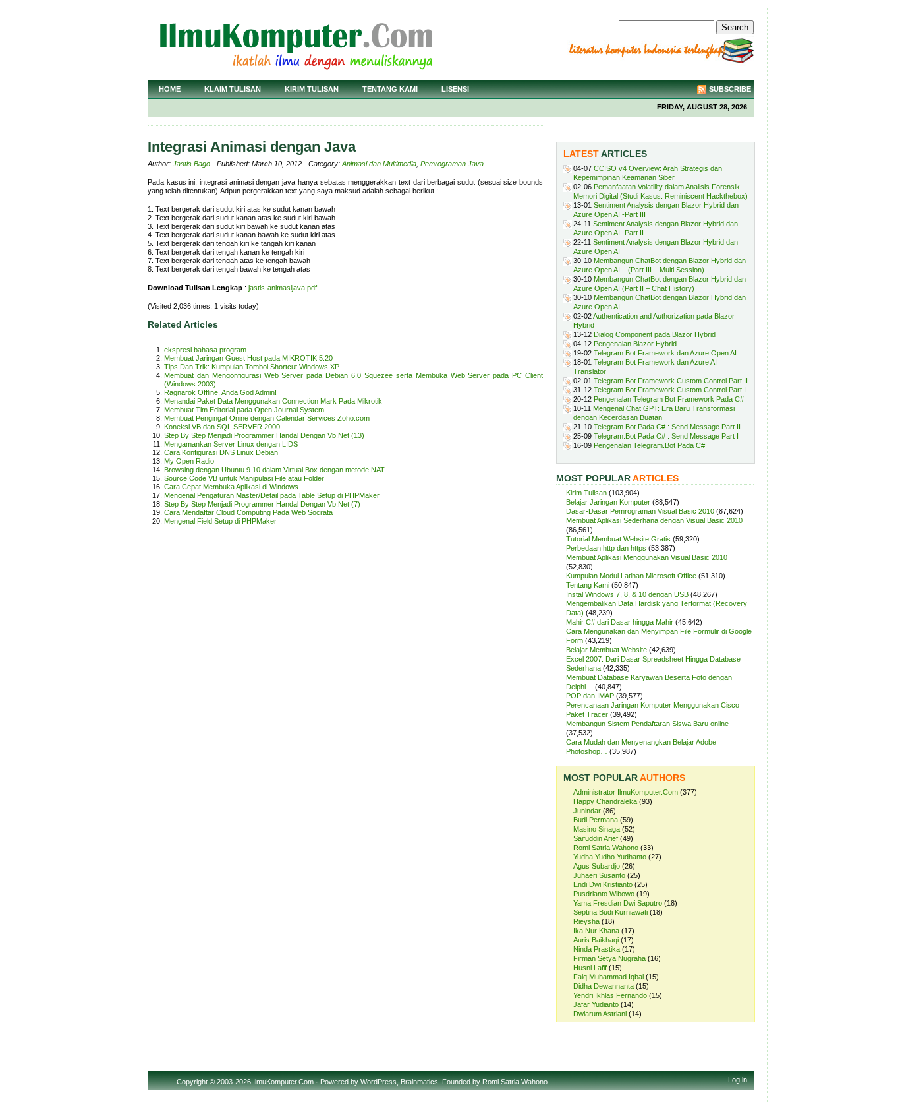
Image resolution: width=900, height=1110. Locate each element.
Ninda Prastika (596, 949)
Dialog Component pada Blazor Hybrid (655, 334)
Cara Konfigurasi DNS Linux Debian (221, 452)
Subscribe (730, 89)
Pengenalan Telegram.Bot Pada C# (649, 445)
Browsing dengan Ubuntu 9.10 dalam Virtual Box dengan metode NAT (274, 470)
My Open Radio (189, 461)
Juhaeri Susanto (599, 875)
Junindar (587, 811)
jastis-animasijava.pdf (282, 288)
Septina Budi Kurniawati (610, 912)
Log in (737, 1080)
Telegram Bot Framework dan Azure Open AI (665, 353)
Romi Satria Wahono (605, 847)
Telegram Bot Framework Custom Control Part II (671, 381)
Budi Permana (595, 820)
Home (170, 89)
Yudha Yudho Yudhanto (609, 857)
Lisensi (455, 89)
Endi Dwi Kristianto (603, 884)
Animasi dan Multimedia (379, 164)
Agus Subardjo (596, 866)
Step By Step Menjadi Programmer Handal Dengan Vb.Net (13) (264, 435)
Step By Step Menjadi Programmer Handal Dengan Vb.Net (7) (262, 504)
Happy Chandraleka (605, 801)
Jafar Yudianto (596, 1004)
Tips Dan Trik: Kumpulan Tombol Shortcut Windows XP (251, 367)
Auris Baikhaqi (596, 940)
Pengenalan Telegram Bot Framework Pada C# (669, 399)
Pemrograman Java (452, 164)
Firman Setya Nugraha (609, 958)
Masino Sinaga (596, 829)
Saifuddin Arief (595, 838)
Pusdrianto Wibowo (603, 894)
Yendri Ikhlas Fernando (610, 995)
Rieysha (586, 921)
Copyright (192, 1082)
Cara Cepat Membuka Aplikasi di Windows (231, 487)
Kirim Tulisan (312, 89)
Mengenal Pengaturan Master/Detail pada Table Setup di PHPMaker (272, 495)
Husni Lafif (590, 967)
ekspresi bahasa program (205, 350)
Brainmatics (419, 1082)
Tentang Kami (390, 89)
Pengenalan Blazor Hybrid (635, 344)
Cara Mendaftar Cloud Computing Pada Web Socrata (248, 512)
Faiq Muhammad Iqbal (608, 977)
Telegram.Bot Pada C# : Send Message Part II (667, 427)
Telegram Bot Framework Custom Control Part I (670, 390)
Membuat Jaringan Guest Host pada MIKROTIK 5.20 (248, 358)
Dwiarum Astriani (600, 1014)
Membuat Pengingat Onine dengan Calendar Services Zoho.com (267, 418)
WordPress (378, 1082)
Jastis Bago (191, 164)
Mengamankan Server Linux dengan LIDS (231, 444)
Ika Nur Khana (596, 931)
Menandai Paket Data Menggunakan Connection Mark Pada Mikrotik (273, 401)
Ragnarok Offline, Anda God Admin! (220, 392)
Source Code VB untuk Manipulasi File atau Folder (244, 478)
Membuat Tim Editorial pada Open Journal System (244, 410)
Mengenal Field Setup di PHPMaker (220, 521)
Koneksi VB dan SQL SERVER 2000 (222, 427)
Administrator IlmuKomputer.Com (625, 792)
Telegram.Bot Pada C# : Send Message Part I (666, 436)
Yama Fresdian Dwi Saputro (617, 903)
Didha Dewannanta (603, 986)
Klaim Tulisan (232, 89)
